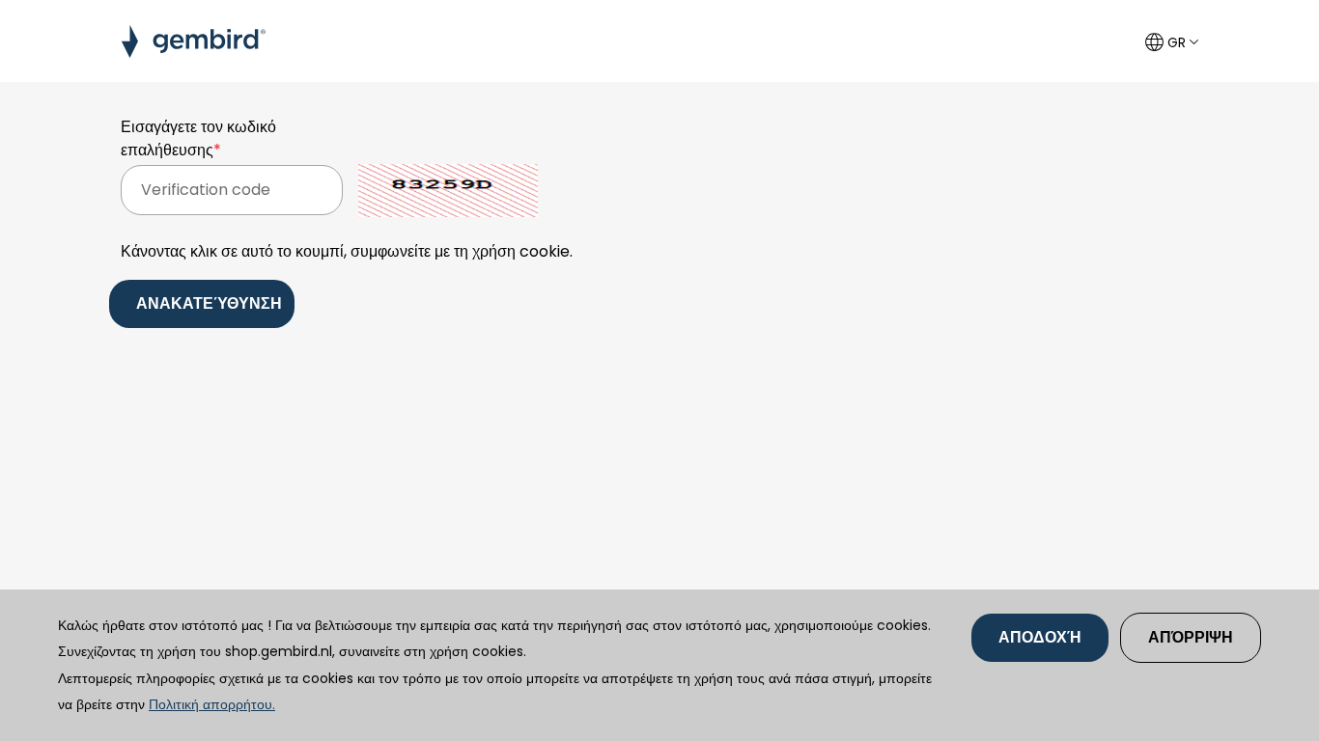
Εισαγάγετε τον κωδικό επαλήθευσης (198, 138)
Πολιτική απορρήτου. (212, 704)
